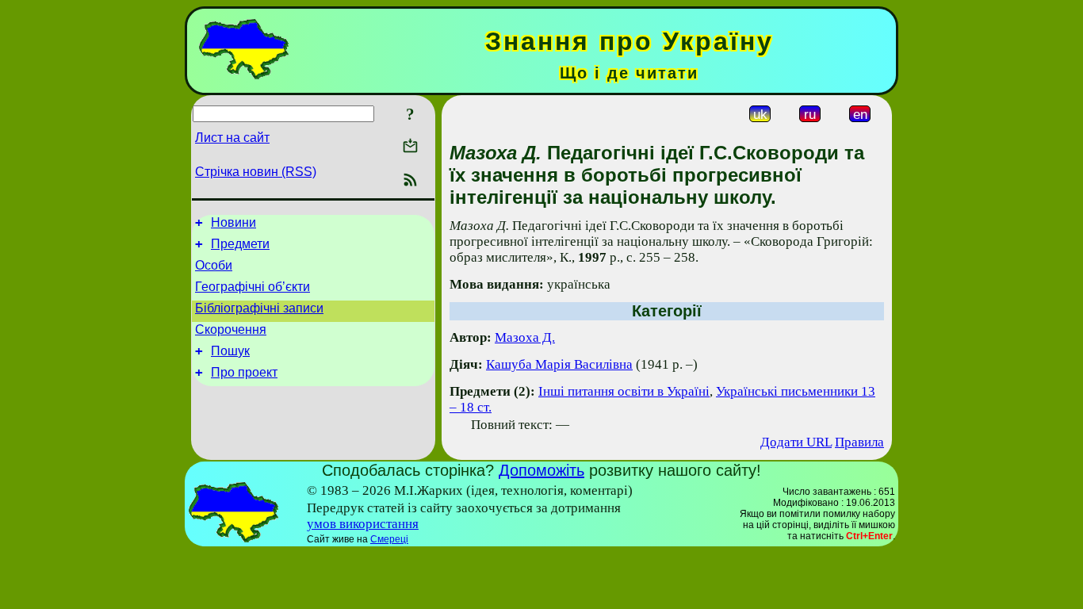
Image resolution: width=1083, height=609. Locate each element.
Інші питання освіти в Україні (624, 391)
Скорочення (230, 329)
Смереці (389, 539)
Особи (213, 265)
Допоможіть (541, 470)
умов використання (363, 523)
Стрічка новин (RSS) (255, 171)
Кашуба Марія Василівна (559, 364)
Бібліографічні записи (259, 308)
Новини (233, 222)
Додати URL (796, 442)
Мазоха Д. (525, 337)
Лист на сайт (232, 137)
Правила (859, 442)
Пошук (230, 351)
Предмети (240, 244)
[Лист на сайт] (410, 147)
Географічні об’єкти (252, 286)
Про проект (244, 372)
